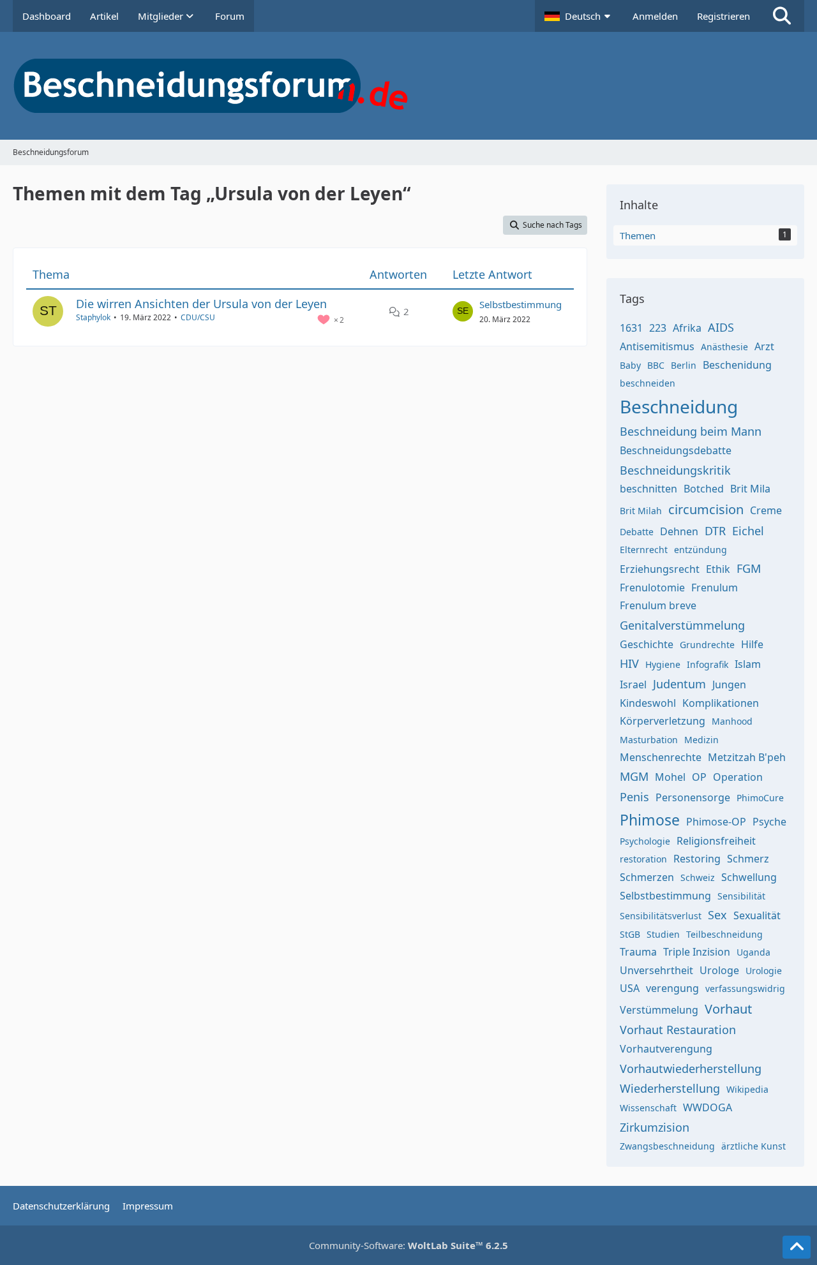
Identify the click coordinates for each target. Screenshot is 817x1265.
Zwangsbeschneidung (667, 1146)
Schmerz (748, 859)
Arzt (764, 346)
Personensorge (693, 797)
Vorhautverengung (666, 1049)
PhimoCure (760, 798)
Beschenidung (737, 365)
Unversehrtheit (656, 970)
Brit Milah (641, 511)
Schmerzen (647, 877)
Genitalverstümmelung (682, 625)
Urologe (719, 970)
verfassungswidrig (745, 988)
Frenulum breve (658, 605)
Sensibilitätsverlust (660, 916)
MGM (634, 776)
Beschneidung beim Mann (690, 431)
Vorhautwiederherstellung (690, 1068)
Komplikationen (720, 703)
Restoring (697, 859)
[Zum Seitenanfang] (797, 1247)
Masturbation (649, 740)
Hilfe (752, 644)
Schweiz (697, 877)
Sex (717, 914)
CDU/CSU (198, 317)
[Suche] (782, 16)
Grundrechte (707, 645)
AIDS (721, 327)
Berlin (683, 365)
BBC (655, 365)
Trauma (638, 952)
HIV (629, 663)
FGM (749, 568)
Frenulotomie (652, 588)
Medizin (701, 740)
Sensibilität (741, 896)
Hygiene (662, 664)
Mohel (670, 777)
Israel (633, 684)
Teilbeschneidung (724, 934)
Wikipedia (747, 1089)
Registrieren (723, 16)
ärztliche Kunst (753, 1146)
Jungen (729, 684)
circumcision (706, 509)
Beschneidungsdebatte (675, 450)
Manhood (732, 721)
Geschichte (646, 644)
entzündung (700, 550)
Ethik (718, 569)
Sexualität (757, 915)
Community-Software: (408, 1245)
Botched (704, 489)
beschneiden (647, 383)
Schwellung (749, 877)
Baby (630, 365)
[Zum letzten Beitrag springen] (463, 311)
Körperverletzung (662, 721)
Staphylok (93, 317)
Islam (748, 664)
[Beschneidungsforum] (408, 86)
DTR (715, 530)
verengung (672, 988)
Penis (634, 796)
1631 (631, 328)
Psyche (769, 822)
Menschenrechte (660, 757)
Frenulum (714, 588)
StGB (630, 934)
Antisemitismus (657, 346)
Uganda (753, 952)
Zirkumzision (654, 1127)
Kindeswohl (648, 703)
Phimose (650, 820)
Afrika (687, 328)
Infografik (707, 664)
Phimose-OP (716, 822)
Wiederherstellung (670, 1088)
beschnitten (648, 489)
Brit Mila (750, 489)
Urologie (764, 971)
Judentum (679, 684)
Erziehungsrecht (660, 569)
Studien (663, 934)
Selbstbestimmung (520, 304)
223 (657, 328)
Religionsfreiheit (716, 841)
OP (699, 777)
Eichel (748, 530)
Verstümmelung (659, 1010)
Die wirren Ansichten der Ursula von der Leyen (201, 303)
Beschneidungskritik (675, 470)
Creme (766, 510)
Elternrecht (644, 550)
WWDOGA (707, 1107)
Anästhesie (724, 347)
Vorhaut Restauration (678, 1029)
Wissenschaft (648, 1108)
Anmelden (655, 16)
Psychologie (645, 841)
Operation (738, 777)
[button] (579, 16)
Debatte (637, 532)
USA (630, 988)
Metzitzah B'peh (747, 757)
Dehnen (679, 531)
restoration (643, 859)
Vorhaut (728, 1008)
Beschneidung (679, 406)
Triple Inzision (696, 952)
